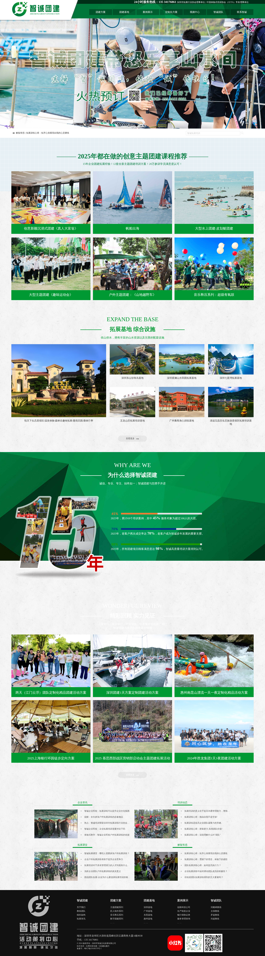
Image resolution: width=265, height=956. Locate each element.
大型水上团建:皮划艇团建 (214, 228)
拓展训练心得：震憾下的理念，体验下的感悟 (205, 859)
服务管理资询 (183, 919)
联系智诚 (242, 12)
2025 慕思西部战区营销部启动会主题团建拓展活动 (132, 758)
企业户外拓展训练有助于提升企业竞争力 (103, 859)
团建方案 (101, 12)
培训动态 (182, 802)
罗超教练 (215, 915)
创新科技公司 (183, 907)
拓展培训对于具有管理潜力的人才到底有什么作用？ (109, 865)
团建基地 (124, 12)
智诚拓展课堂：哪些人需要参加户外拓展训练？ (106, 853)
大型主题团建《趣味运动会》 (51, 295)
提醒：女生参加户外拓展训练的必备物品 (103, 817)
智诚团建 (82, 900)
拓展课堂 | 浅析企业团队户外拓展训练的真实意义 (39, 133)
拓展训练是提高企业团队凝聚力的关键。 (203, 823)
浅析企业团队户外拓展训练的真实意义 (102, 871)
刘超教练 (215, 919)
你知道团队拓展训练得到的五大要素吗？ (203, 877)
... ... (112, 922)
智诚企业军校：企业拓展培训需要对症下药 (104, 829)
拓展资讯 (81, 919)
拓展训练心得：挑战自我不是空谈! (200, 817)
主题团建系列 (116, 907)
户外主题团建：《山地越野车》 (132, 295)
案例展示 (148, 12)
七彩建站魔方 (103, 946)
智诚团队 (218, 12)
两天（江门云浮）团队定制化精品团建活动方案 (50, 692)
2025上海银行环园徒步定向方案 (51, 758)
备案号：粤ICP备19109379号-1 (89, 948)
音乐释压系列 (116, 915)
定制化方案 (171, 12)
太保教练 (215, 911)
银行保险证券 (183, 915)
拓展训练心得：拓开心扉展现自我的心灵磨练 (205, 853)
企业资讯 (82, 802)
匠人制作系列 (116, 911)
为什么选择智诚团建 (132, 475)
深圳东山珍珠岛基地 (132, 378)
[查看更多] (133, 441)
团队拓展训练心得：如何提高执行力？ (202, 865)
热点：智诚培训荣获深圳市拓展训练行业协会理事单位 (110, 823)
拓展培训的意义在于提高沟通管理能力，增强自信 (208, 811)
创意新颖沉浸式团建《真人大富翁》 (51, 228)
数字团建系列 (116, 919)
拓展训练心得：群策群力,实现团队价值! (203, 829)
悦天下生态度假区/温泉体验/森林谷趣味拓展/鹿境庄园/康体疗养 (58, 420)
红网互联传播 (91, 946)
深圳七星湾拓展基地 (231, 378)
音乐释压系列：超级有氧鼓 (214, 295)
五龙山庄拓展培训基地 (132, 420)
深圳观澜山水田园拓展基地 (181, 378)
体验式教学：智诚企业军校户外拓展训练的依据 (106, 835)
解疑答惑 (182, 845)
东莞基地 (148, 915)
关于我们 (81, 907)
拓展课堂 (82, 845)
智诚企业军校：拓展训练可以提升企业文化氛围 (106, 811)
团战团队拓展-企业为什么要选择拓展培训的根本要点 (109, 877)
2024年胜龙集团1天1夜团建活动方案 (214, 758)
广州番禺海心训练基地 (181, 420)
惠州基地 (148, 919)
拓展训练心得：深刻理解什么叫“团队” (202, 835)
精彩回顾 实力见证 (132, 616)
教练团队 (81, 911)
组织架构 (81, 915)
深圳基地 (148, 907)
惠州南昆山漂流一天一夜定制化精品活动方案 (214, 692)
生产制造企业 (183, 911)
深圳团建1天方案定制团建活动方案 (132, 692)
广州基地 (148, 911)
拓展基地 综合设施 (132, 329)
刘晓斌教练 (216, 907)
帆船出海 (132, 228)
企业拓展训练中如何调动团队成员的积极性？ (205, 871)
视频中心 (195, 12)
